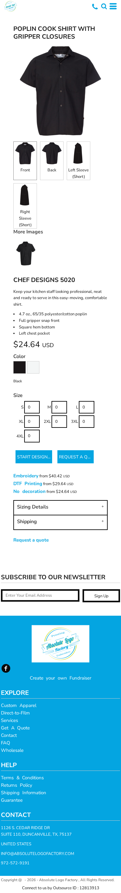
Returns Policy (16, 785)
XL (21, 421)
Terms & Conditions (22, 778)
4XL (20, 436)
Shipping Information (23, 793)
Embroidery (25, 476)
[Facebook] (6, 668)
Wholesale (12, 750)
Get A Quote (15, 728)
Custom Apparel (18, 705)
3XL (74, 421)
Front (25, 170)
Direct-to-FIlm (15, 713)
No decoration (29, 491)
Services (9, 720)
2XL (47, 421)
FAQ (5, 743)
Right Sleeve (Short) (25, 218)
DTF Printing (27, 483)
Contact (9, 735)
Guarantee (12, 800)
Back (51, 170)
